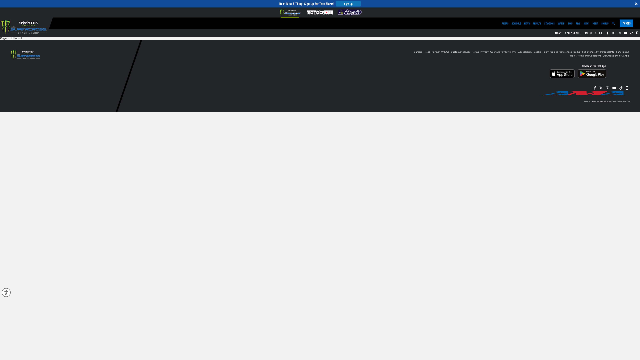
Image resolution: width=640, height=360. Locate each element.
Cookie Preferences (561, 52)
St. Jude (599, 33)
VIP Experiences (573, 33)
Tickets (626, 23)
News (527, 23)
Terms (475, 52)
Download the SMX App (616, 56)
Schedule (516, 23)
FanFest (588, 33)
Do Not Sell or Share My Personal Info (594, 52)
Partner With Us (440, 52)
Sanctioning (622, 52)
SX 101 (586, 23)
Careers (418, 52)
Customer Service (460, 52)
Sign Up (348, 4)
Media (595, 23)
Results (537, 23)
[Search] (613, 23)
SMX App (558, 33)
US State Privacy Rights (503, 52)
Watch (561, 23)
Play (578, 23)
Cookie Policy (541, 52)
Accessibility (525, 52)
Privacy (484, 52)
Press (427, 52)
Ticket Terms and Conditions (585, 56)
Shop (570, 23)
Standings (549, 23)
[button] (320, 4)
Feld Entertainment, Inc (601, 101)
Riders (505, 23)
